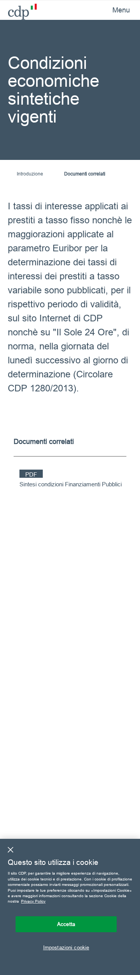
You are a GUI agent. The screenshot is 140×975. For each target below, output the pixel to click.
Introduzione (30, 174)
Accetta (66, 924)
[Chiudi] (10, 849)
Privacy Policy (33, 901)
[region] (70, 907)
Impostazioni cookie (66, 947)
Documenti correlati (84, 174)
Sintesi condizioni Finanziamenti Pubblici (70, 484)
